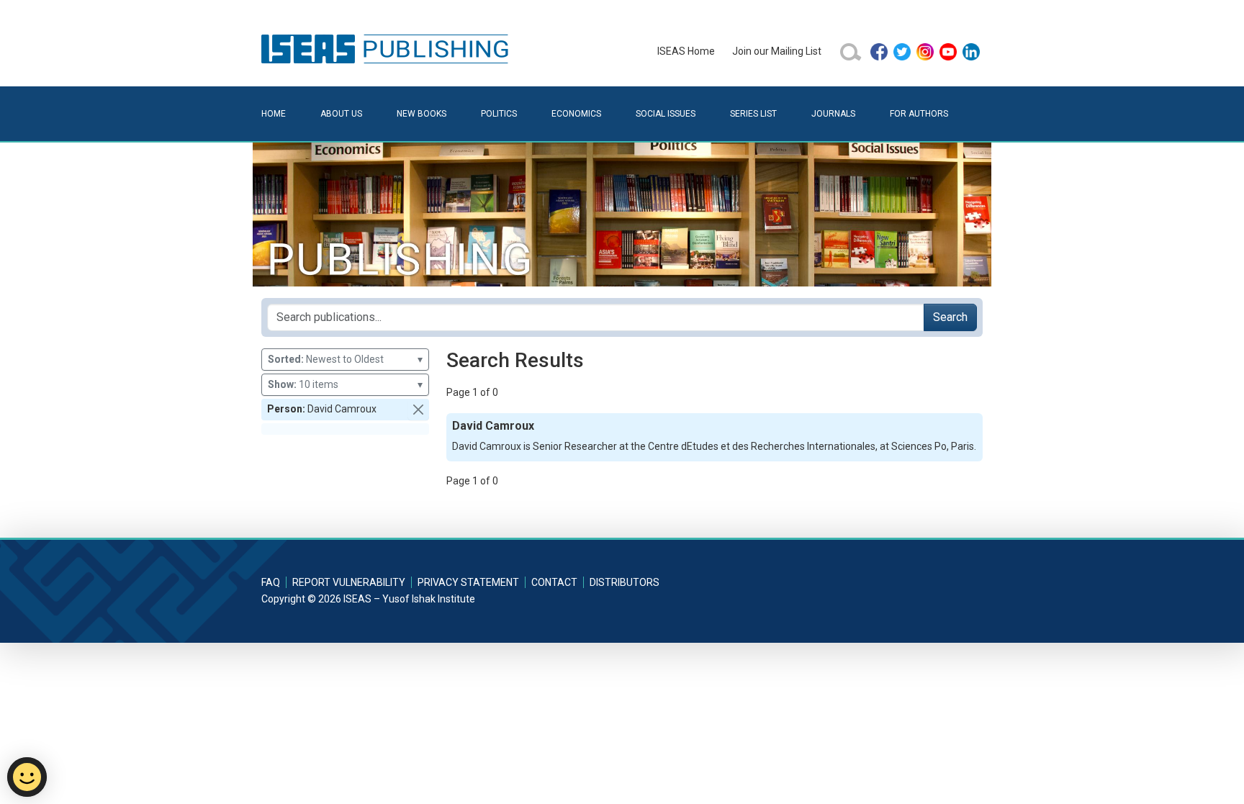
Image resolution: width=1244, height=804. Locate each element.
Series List (753, 114)
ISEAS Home (686, 51)
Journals (833, 114)
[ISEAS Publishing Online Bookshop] (387, 48)
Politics (499, 114)
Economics (576, 114)
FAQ (270, 582)
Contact (554, 582)
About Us (341, 114)
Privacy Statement (468, 582)
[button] (418, 409)
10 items (345, 384)
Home (273, 114)
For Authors (919, 114)
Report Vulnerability (348, 582)
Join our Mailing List (776, 51)
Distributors (624, 582)
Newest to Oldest (345, 359)
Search (950, 317)
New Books (421, 114)
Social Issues (665, 114)
